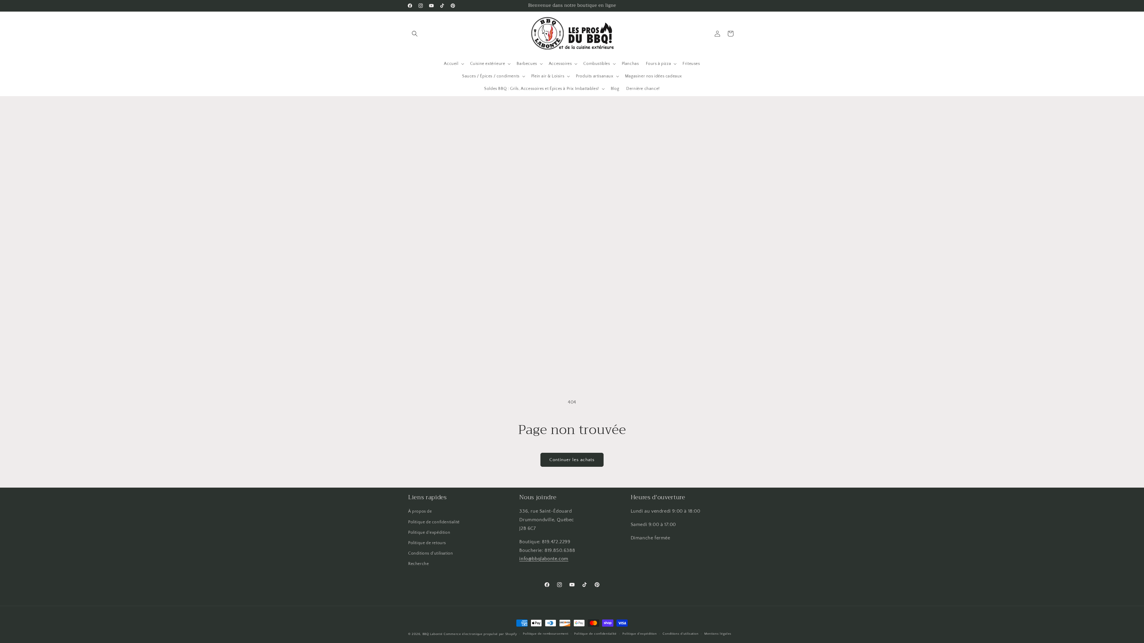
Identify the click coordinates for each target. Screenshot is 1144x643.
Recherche (418, 563)
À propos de (420, 511)
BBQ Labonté (432, 634)
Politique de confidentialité (434, 522)
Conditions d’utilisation (680, 634)
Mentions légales (717, 634)
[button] (414, 33)
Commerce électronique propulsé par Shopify (480, 634)
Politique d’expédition (639, 634)
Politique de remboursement (545, 634)
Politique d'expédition (429, 532)
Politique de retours (427, 543)
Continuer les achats (572, 459)
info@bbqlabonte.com (543, 558)
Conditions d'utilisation (430, 553)
